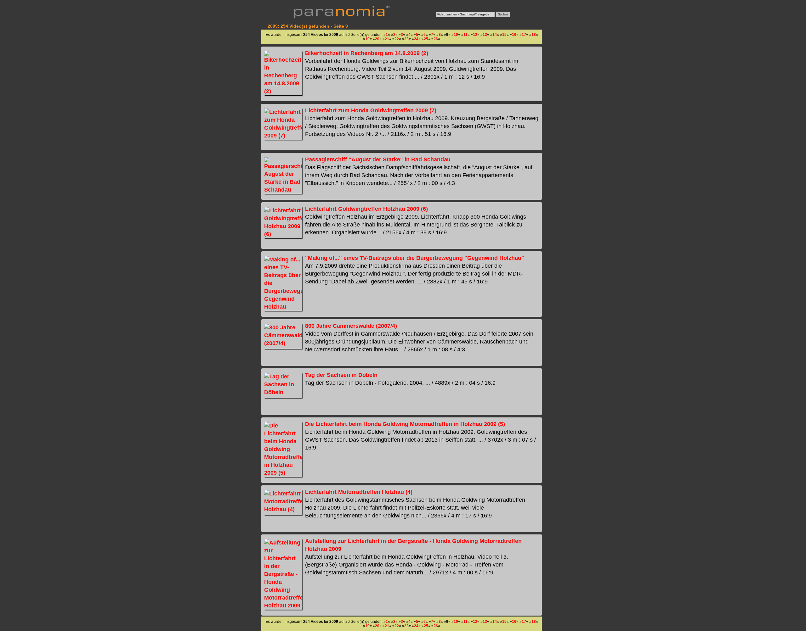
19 (367, 39)
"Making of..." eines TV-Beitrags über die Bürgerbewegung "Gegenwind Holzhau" (414, 258)
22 (396, 39)
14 (494, 34)
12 (475, 34)
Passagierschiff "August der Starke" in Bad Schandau (378, 159)
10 (456, 34)
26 (436, 39)
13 (485, 34)
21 (387, 39)
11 (465, 34)
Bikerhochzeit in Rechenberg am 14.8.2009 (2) (366, 53)
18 (533, 34)
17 (524, 34)
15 (504, 34)
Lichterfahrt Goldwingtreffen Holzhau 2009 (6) (366, 209)
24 (416, 39)
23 (406, 39)
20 (377, 39)
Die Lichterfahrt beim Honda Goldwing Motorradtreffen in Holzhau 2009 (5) (405, 424)
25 (426, 39)
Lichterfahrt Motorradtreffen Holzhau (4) (358, 492)
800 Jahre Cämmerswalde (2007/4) (351, 326)
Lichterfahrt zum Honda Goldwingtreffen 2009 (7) (370, 110)
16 (514, 34)
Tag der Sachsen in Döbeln (341, 375)
